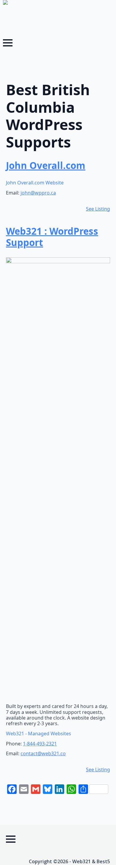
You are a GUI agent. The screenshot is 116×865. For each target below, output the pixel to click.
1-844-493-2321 (40, 743)
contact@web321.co (43, 753)
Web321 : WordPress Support (52, 237)
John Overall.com (45, 165)
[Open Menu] (7, 43)
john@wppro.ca (38, 192)
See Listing (98, 209)
